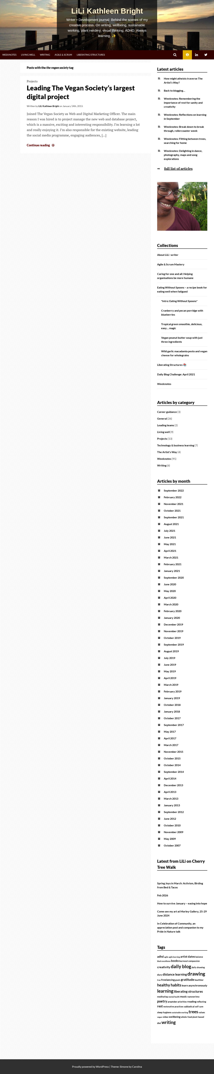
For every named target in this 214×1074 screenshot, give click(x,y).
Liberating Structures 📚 (171, 364)
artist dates (187, 956)
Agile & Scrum (63, 54)
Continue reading (41, 145)
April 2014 (170, 778)
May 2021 (170, 544)
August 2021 (171, 524)
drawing (196, 974)
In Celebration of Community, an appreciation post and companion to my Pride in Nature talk (180, 927)
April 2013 (170, 791)
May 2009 (170, 838)
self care (199, 1006)
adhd (160, 956)
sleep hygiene (164, 1012)
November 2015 (173, 751)
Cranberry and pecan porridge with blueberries (182, 312)
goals (177, 980)
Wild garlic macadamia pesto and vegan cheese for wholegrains (184, 353)
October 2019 (172, 637)
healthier (199, 980)
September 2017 (174, 724)
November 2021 (173, 503)
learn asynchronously (194, 985)
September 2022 (174, 490)
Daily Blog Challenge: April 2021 (176, 374)
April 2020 (170, 597)
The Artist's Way (167, 452)
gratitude (187, 979)
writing (169, 1022)
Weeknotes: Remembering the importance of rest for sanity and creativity (183, 102)
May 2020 (170, 590)
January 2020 (172, 617)
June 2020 (170, 584)
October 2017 (172, 718)
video (165, 1016)
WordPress (102, 1066)
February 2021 (172, 564)
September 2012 (174, 811)
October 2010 (172, 825)
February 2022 (172, 497)
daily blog (181, 966)
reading (191, 1001)
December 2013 (173, 785)
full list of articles (178, 168)
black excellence (164, 961)
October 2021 (172, 510)
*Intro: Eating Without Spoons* (179, 301)
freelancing (168, 979)
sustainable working (180, 1012)
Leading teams (165, 425)
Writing (45, 54)
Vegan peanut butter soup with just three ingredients (181, 339)
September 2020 (174, 577)
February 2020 (172, 611)
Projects (32, 81)
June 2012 (170, 818)
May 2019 (170, 671)
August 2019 (171, 651)
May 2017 (170, 731)
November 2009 (173, 832)
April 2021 (170, 550)
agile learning (174, 957)
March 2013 (171, 798)
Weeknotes (9, 54)
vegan (159, 1017)
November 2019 (173, 631)
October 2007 (172, 845)
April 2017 (170, 738)
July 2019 (169, 657)
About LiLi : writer (167, 254)
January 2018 (172, 711)
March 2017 (171, 745)
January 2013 (172, 805)
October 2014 (172, 765)
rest (160, 1006)
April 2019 (170, 678)
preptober (172, 1002)
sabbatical (189, 1006)
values (202, 1012)
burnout (183, 960)
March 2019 (171, 684)
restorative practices (173, 1006)
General (162, 418)
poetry (162, 1001)
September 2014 (174, 771)
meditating (162, 996)
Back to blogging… (174, 90)
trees (193, 1011)
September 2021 (174, 517)
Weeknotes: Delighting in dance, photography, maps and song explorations (183, 154)
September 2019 (174, 644)
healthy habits (169, 985)
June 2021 (170, 537)
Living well (28, 54)
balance (199, 957)
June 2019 (170, 664)
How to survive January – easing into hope (182, 903)
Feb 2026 (162, 895)
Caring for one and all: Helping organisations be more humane (175, 275)
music (183, 996)
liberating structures (188, 991)
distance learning (175, 974)
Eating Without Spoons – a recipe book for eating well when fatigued (182, 289)
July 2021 (169, 530)
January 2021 (172, 570)
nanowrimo (193, 996)
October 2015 (172, 758)
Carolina (137, 1066)
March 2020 (171, 604)
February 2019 (172, 691)
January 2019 (172, 698)
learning (165, 991)
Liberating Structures (91, 54)
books (175, 960)
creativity (163, 967)
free (159, 980)
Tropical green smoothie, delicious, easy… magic (181, 326)
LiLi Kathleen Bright (107, 11)
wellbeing (174, 1016)
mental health (174, 997)
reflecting (201, 1002)
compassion (194, 961)
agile (166, 957)
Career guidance (167, 411)
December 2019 (173, 624)
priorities (182, 1002)
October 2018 (172, 704)
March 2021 (171, 557)
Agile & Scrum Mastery (170, 264)
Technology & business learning (175, 445)
